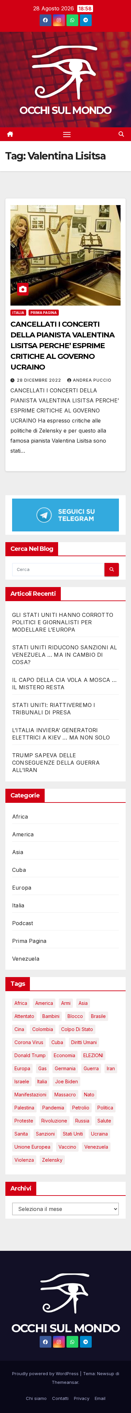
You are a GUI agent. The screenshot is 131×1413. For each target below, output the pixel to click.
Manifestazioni (30, 1094)
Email (100, 1398)
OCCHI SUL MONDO (65, 110)
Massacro (65, 1094)
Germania (65, 1068)
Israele (21, 1081)
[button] (121, 134)
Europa (21, 887)
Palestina (24, 1107)
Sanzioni (45, 1134)
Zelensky (52, 1160)
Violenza (24, 1160)
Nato (89, 1094)
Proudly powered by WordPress (46, 1373)
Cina (19, 1029)
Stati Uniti (73, 1134)
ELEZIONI (93, 1055)
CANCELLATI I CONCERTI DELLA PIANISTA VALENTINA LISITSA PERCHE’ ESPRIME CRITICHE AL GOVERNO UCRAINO (62, 346)
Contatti (60, 1398)
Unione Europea (32, 1147)
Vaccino (67, 1147)
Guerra (91, 1068)
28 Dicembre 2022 (39, 380)
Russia (82, 1120)
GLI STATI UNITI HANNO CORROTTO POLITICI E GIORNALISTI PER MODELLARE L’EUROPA (62, 622)
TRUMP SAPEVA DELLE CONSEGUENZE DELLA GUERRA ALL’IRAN (56, 762)
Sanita (21, 1134)
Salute (104, 1120)
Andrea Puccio (92, 380)
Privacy (81, 1398)
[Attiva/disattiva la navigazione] (66, 134)
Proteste (23, 1120)
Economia (64, 1055)
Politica (105, 1107)
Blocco (75, 1016)
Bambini (50, 1016)
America (23, 834)
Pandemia (53, 1107)
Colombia (42, 1029)
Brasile (98, 1016)
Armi (66, 1003)
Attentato (24, 1016)
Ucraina (99, 1134)
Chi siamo (36, 1398)
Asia (17, 852)
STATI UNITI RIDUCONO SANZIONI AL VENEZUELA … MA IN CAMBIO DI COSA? (64, 654)
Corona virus (28, 1042)
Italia (18, 313)
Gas (42, 1068)
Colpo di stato (77, 1029)
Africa (20, 816)
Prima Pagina (44, 313)
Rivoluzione (54, 1120)
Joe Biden (66, 1081)
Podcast (22, 923)
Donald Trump (30, 1055)
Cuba (19, 869)
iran (111, 1068)
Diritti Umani (84, 1042)
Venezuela (25, 958)
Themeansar (65, 1382)
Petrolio (80, 1107)
